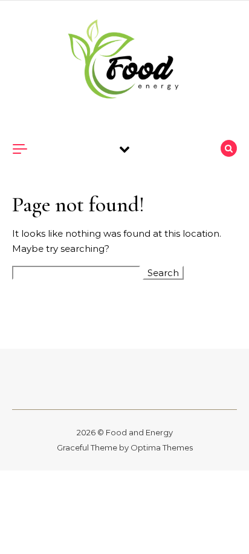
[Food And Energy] (124, 61)
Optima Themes (162, 447)
